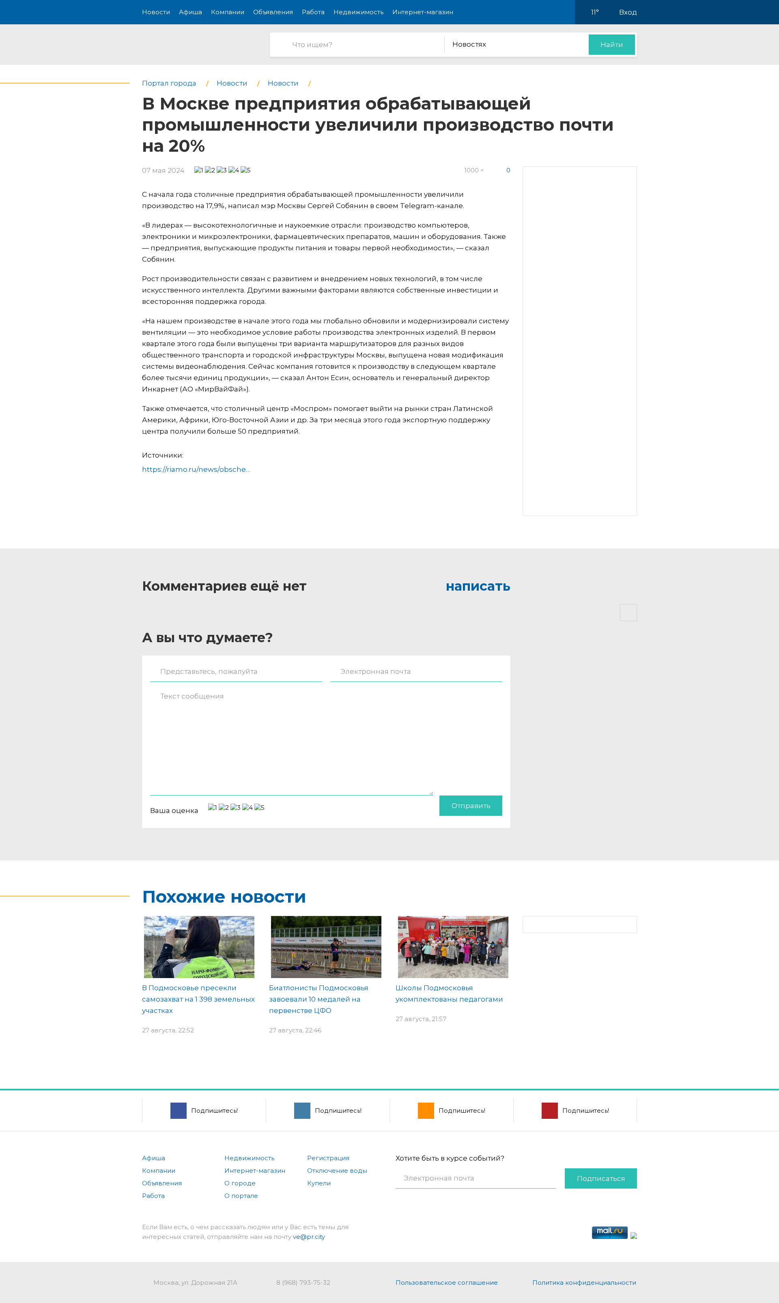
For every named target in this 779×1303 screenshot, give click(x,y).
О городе (240, 1183)
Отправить (471, 806)
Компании (227, 12)
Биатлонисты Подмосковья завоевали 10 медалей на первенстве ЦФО (318, 999)
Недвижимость (358, 12)
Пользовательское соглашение (447, 1282)
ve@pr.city (309, 1237)
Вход (628, 12)
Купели (319, 1183)
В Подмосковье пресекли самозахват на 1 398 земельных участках (198, 999)
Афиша (190, 12)
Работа (313, 12)
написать (478, 586)
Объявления (273, 12)
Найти (611, 45)
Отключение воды (337, 1170)
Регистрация (328, 1158)
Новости (156, 12)
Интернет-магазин (422, 12)
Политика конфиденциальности (584, 1282)
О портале (241, 1196)
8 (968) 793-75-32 (303, 1282)
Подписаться (601, 1178)
